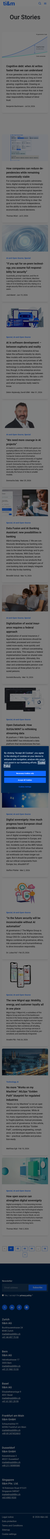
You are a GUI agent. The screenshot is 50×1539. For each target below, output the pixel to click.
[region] (25, 769)
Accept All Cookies (25, 780)
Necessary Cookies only (25, 773)
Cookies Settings (25, 787)
